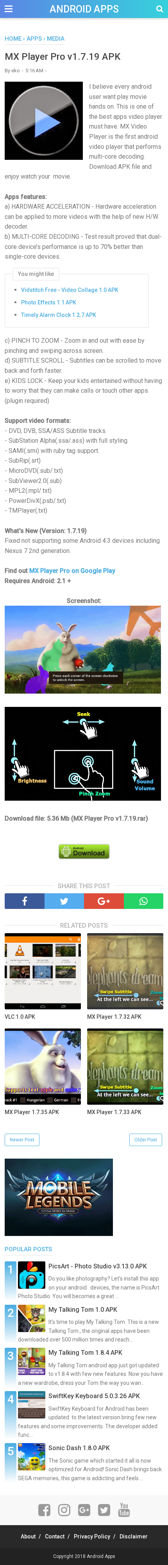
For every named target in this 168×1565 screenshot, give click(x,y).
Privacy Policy (92, 1536)
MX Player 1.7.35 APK (32, 1112)
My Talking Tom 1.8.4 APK (85, 1352)
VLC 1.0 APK (20, 1017)
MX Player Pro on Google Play (72, 570)
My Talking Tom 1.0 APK (82, 1309)
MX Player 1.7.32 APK (114, 1017)
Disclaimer (134, 1536)
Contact (54, 1536)
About (28, 1536)
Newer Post (22, 1140)
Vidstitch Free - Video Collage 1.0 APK (69, 290)
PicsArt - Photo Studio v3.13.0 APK (97, 1266)
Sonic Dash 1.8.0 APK (79, 1448)
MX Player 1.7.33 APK (114, 1112)
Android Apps (84, 9)
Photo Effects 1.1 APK (48, 302)
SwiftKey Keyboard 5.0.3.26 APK (94, 1396)
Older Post (145, 1140)
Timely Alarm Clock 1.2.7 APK (58, 315)
